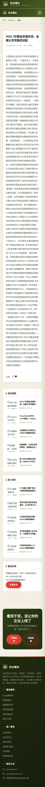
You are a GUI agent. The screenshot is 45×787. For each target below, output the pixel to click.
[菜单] (39, 12)
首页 (4, 20)
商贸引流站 (7, 719)
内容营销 (6, 751)
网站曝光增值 (8, 746)
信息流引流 (7, 737)
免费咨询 (14, 584)
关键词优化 (7, 732)
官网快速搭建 (8, 709)
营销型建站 (7, 700)
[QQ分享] (13, 376)
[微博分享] (16, 376)
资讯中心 (11, 20)
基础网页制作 (8, 705)
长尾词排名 (7, 742)
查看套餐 (31, 639)
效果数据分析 (8, 756)
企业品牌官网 (8, 695)
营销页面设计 (8, 714)
